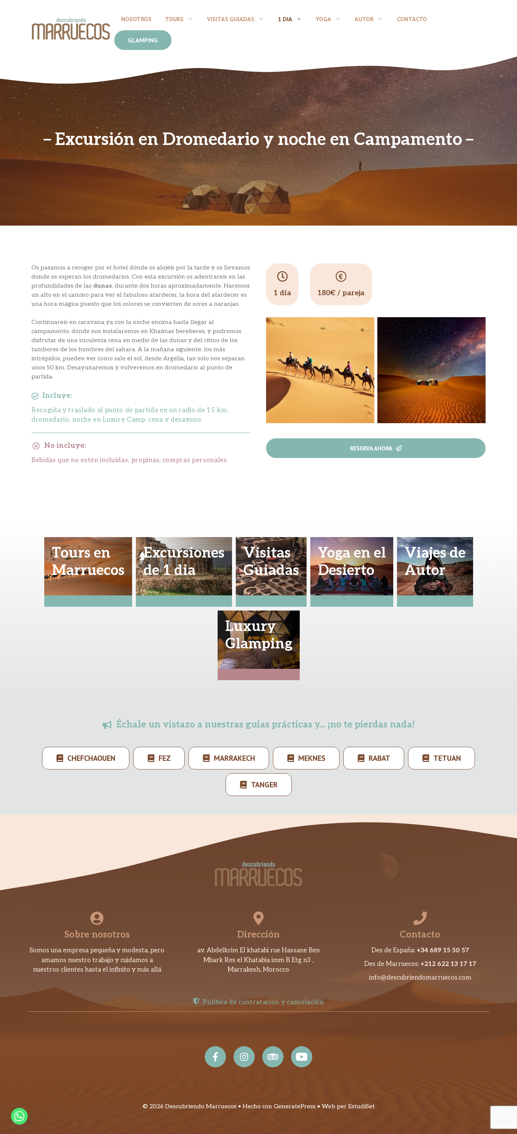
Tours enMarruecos (88, 562)
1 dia (285, 19)
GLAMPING (143, 40)
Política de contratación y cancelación (263, 1002)
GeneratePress (295, 1106)
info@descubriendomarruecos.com (420, 977)
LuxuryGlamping (258, 635)
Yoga (323, 19)
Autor (364, 19)
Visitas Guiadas (230, 19)
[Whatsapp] (19, 1116)
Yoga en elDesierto (352, 562)
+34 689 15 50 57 (443, 950)
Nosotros (136, 19)
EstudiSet (361, 1106)
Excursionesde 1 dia (183, 562)
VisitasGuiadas (271, 562)
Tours (174, 19)
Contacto (412, 19)
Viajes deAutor (435, 562)
